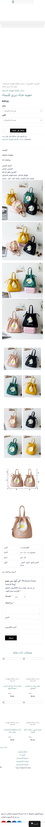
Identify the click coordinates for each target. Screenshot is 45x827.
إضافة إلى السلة (18, 130)
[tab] (22, 150)
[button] (22, 22)
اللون (4, 115)
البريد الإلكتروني (11, 627)
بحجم (4, 106)
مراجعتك (9, 603)
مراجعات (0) (6, 160)
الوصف (4, 150)
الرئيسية (37, 84)
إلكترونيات (29, 84)
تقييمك (8, 596)
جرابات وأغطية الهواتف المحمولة (14, 84)
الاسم (7, 617)
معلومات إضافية (7, 155)
